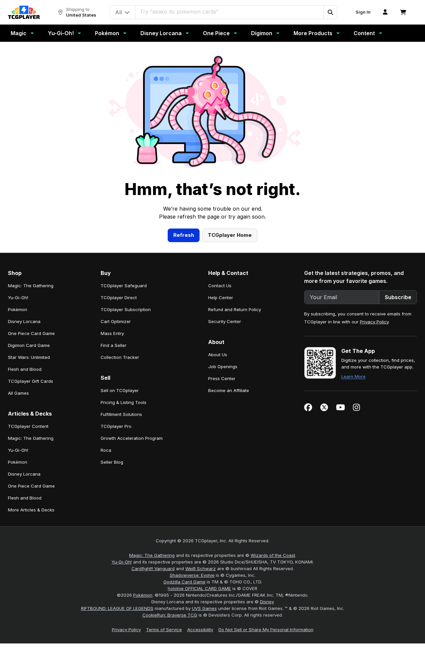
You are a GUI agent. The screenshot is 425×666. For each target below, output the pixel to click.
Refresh (183, 235)
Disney (267, 601)
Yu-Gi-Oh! (61, 33)
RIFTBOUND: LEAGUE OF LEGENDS (117, 608)
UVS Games (204, 608)
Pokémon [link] (17, 309)
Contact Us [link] (219, 285)
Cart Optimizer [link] (116, 321)
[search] (229, 11)
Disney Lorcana (161, 33)
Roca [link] (106, 450)
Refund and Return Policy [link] (234, 309)
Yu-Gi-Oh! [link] (18, 297)
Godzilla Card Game (184, 581)
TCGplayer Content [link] (28, 426)
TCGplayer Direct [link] (119, 297)
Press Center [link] (221, 378)
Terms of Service (164, 629)
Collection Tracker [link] (120, 357)
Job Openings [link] (222, 366)
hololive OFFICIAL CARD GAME (199, 588)
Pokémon (107, 33)
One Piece (216, 33)
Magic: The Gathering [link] (30, 285)
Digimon (261, 33)
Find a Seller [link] (114, 345)
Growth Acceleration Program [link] (132, 438)
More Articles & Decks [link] (31, 509)
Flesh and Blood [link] (25, 369)
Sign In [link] (363, 12)
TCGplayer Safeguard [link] (124, 285)
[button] (330, 12)
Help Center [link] (220, 297)
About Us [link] (217, 354)
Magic (19, 33)
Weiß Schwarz (200, 568)
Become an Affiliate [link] (228, 390)
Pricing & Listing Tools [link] (123, 402)
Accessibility (200, 629)
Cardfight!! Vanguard (153, 568)
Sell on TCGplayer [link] (120, 390)
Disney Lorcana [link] (24, 321)
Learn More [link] (353, 376)
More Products (313, 33)
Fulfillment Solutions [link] (121, 414)
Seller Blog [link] (112, 462)
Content (364, 33)
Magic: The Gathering (152, 555)
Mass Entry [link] (112, 333)
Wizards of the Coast (273, 555)
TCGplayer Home (230, 235)
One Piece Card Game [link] (31, 333)
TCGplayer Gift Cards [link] (30, 381)
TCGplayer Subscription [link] (126, 309)
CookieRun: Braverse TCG (169, 615)
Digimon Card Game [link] (29, 345)
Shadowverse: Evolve (192, 575)
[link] (24, 12)
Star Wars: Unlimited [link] (29, 357)
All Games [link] (18, 393)
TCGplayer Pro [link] (116, 426)
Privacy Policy (374, 321)
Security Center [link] (224, 321)
